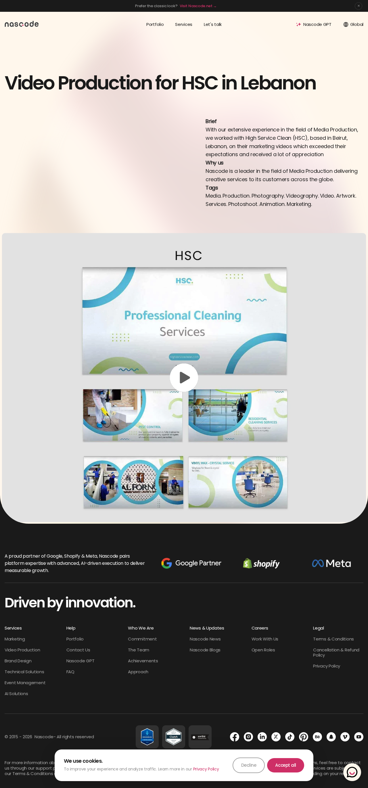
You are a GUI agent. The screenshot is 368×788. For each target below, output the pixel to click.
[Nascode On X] (276, 736)
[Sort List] (200, 736)
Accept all (285, 765)
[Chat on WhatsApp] (352, 772)
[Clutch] (173, 736)
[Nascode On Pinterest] (303, 736)
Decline (248, 765)
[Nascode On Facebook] (234, 736)
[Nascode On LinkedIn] (262, 736)
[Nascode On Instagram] (248, 736)
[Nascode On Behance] (317, 736)
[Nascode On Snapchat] (331, 736)
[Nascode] (22, 23)
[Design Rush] (147, 736)
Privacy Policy (206, 769)
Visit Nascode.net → (198, 6)
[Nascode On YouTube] (358, 736)
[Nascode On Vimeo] (345, 736)
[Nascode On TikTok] (289, 736)
